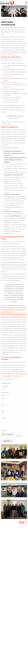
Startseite (3, 19)
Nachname (3, 395)
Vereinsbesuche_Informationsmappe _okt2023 (14, 314)
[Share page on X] (26, 523)
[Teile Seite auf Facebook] (23, 523)
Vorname (3, 389)
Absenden (7, 441)
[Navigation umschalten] (26, 2)
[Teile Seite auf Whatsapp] (20, 523)
